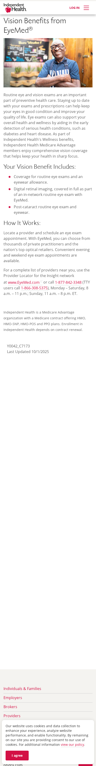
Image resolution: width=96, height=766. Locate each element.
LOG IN (74, 8)
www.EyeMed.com (24, 282)
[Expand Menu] (86, 7)
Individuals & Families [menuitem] (22, 688)
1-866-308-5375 (34, 288)
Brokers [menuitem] (10, 706)
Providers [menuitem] (12, 715)
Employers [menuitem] (12, 697)
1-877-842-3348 (68, 282)
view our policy (72, 744)
